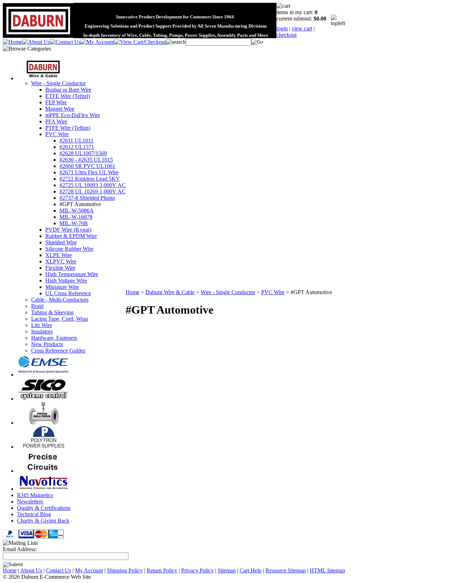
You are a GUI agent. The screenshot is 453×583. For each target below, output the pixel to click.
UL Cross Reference (68, 293)
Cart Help (251, 570)
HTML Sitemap (327, 570)
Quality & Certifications (43, 508)
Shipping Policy (125, 570)
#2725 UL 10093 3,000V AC (92, 185)
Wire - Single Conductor (58, 83)
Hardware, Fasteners (54, 338)
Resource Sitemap (285, 570)
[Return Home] (12, 42)
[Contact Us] (65, 42)
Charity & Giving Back (43, 521)
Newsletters (30, 502)
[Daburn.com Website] (38, 34)
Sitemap (227, 570)
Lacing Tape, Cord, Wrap (59, 319)
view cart (302, 28)
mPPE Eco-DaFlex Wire (72, 115)
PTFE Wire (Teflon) (67, 128)
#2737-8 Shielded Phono (87, 198)
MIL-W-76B (73, 223)
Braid (37, 306)
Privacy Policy (197, 570)
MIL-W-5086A (76, 211)
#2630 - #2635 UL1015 (86, 160)
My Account (89, 570)
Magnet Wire (59, 109)
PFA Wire (56, 121)
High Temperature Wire (71, 274)
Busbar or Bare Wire (68, 90)
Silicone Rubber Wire (69, 249)
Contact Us (58, 570)
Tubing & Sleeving (52, 312)
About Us (31, 570)
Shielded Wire (61, 242)
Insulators (42, 331)
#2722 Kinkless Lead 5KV (89, 179)
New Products (47, 344)
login (282, 28)
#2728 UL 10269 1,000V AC (92, 191)
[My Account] (97, 42)
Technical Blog (34, 514)
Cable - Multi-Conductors (59, 300)
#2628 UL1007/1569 (83, 153)
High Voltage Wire (66, 281)
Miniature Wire (62, 287)
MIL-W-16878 (75, 217)
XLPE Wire (58, 255)
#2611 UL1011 (76, 141)
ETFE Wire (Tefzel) (67, 96)
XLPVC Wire (60, 261)
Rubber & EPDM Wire (71, 236)
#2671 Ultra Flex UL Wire (89, 172)
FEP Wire (56, 102)
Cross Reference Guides (58, 351)
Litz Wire (41, 325)
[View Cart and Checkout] (140, 42)
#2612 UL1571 (76, 147)
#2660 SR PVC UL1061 (87, 166)
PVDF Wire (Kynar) (68, 230)
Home (132, 292)
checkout (286, 35)
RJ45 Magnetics (35, 495)
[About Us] (36, 42)
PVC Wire (57, 134)
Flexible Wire (60, 268)
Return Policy (162, 570)
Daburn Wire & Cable (170, 292)
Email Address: (20, 549)
